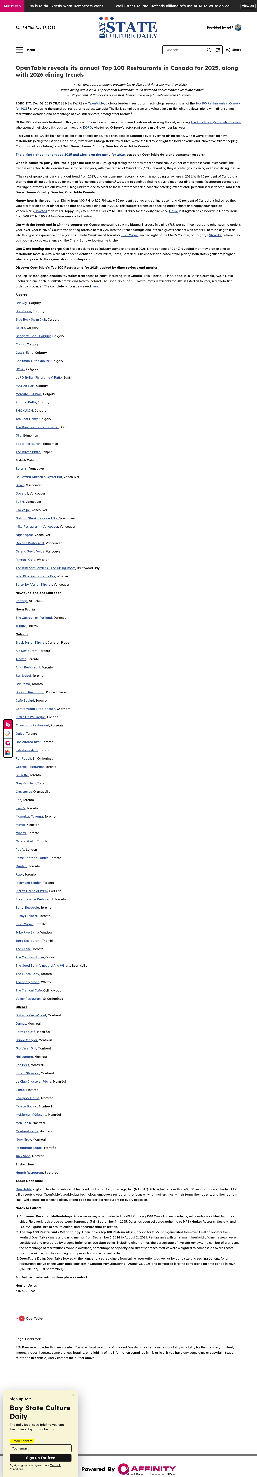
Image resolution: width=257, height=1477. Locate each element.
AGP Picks (12, 6)
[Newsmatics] (8, 752)
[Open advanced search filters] (217, 50)
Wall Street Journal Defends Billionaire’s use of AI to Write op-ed (173, 6)
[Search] (208, 50)
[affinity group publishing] (8, 743)
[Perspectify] (8, 733)
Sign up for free (40, 1457)
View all (248, 6)
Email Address (22, 1441)
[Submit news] (8, 724)
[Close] (73, 1395)
